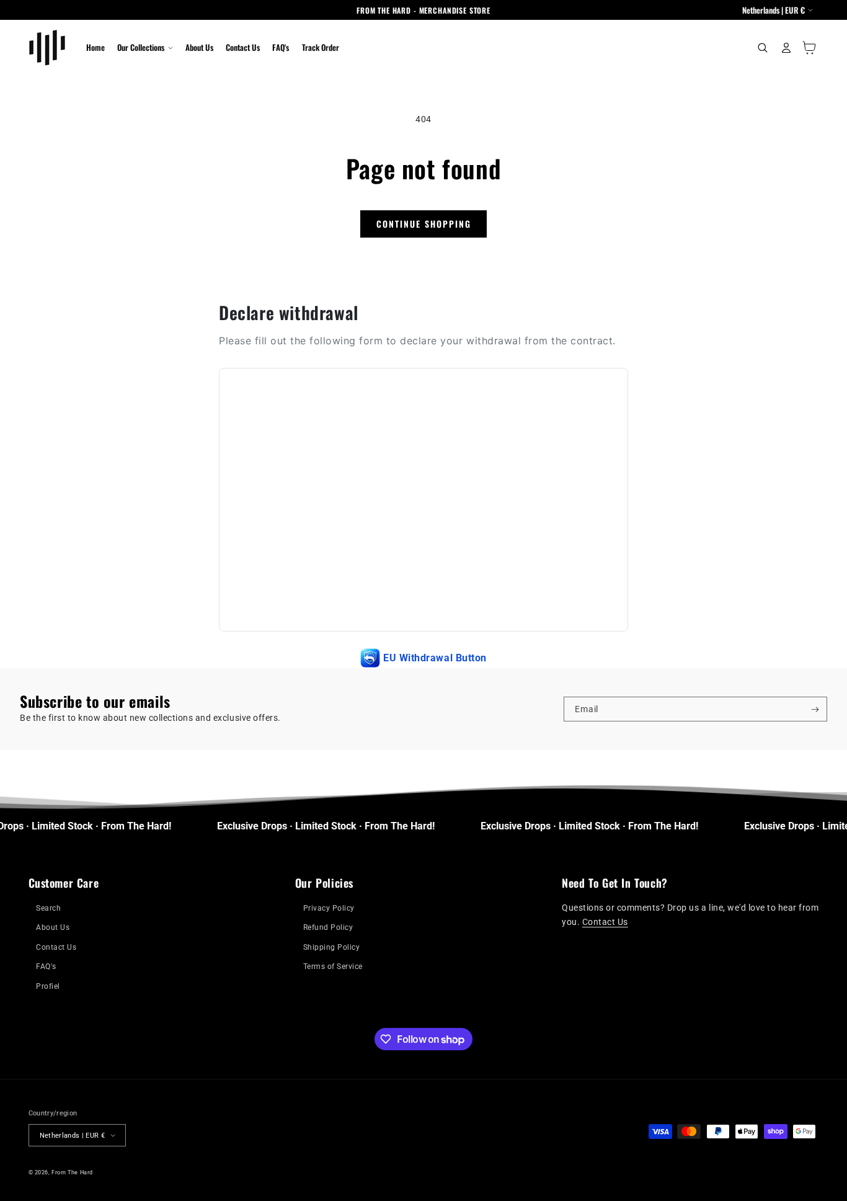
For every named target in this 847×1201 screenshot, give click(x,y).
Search (48, 908)
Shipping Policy (331, 947)
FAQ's (46, 966)
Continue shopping (423, 223)
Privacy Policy (329, 908)
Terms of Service (333, 966)
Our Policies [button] (324, 883)
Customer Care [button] (64, 883)
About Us (52, 927)
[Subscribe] (815, 709)
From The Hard (72, 1172)
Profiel (48, 986)
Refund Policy (328, 927)
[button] (145, 48)
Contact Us (56, 947)
